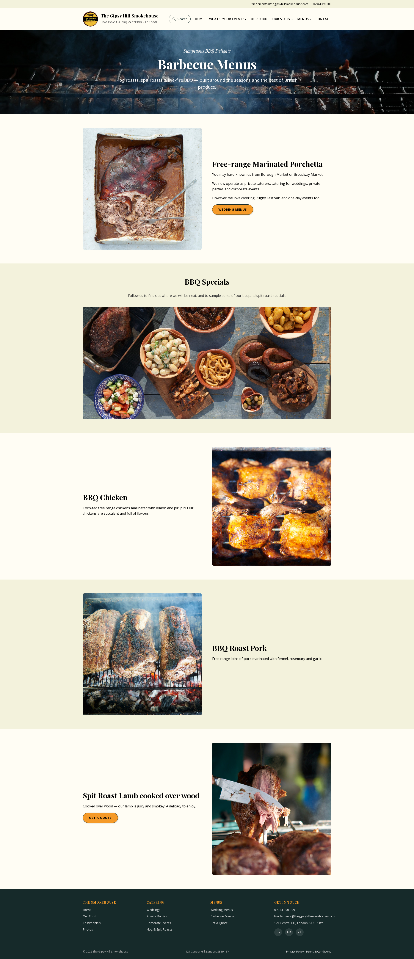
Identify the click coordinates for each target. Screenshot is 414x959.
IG (278, 932)
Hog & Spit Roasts (159, 929)
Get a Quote (100, 818)
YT (300, 932)
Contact (323, 19)
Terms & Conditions (318, 951)
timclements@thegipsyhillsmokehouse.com (280, 4)
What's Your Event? (226, 19)
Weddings (153, 910)
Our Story (281, 19)
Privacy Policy (295, 951)
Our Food (259, 19)
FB (289, 932)
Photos (88, 929)
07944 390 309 (322, 4)
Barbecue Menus (222, 916)
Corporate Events (159, 923)
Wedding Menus (232, 209)
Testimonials (92, 923)
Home (199, 19)
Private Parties (157, 916)
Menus (303, 19)
